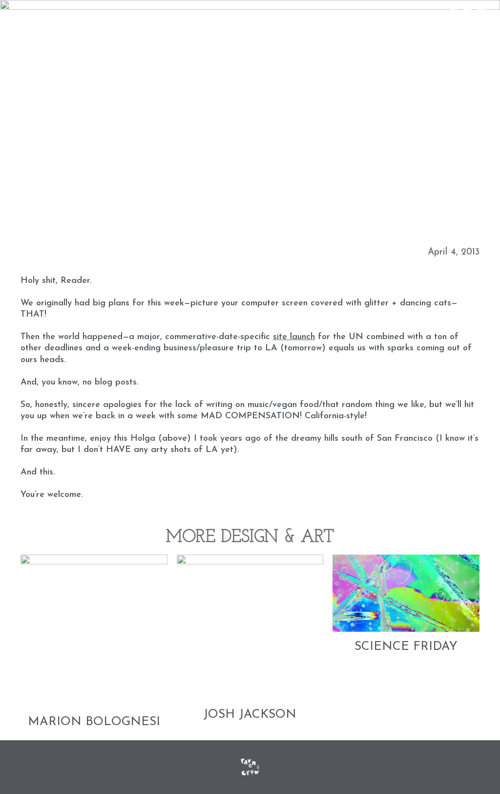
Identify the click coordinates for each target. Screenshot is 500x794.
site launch (294, 337)
